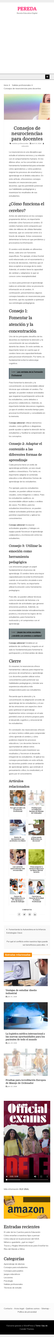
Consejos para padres (13, 1271)
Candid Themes (27, 1329)
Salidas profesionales (20, 143)
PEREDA (27, 8)
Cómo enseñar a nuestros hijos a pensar (22, 1235)
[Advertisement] (27, 42)
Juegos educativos (12, 1274)
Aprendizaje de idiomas (14, 1264)
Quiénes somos (33, 1308)
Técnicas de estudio (13, 1287)
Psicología (8, 1281)
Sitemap (45, 1308)
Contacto (8, 1308)
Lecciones (8, 1277)
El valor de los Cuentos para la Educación (22, 1232)
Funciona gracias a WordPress (20, 1325)
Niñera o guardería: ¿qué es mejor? (19, 1242)
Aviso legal (19, 1308)
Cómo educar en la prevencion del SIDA (21, 1239)
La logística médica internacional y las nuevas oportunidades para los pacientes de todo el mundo (25, 1036)
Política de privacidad (27, 1312)
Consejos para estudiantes (16, 1267)
